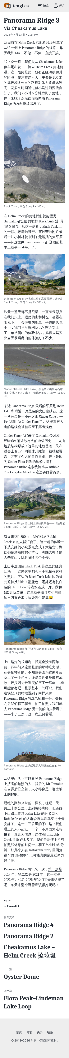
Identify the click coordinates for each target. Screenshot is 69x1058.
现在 (62, 6)
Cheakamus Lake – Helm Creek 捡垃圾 (30, 951)
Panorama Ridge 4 (29, 925)
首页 (19, 1032)
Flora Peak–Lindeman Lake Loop (34, 1002)
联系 (50, 1032)
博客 (46, 6)
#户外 (7, 900)
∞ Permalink (12, 906)
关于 (40, 1032)
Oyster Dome (21, 976)
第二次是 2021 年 (30, 875)
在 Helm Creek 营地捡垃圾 (33, 43)
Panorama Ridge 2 (28, 936)
